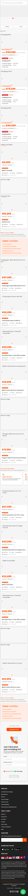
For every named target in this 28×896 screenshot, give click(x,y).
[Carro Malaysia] (6, 858)
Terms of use (10, 888)
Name (6, 756)
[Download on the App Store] (5, 849)
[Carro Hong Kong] (21, 858)
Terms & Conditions (6, 826)
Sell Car (3, 797)
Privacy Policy (17, 888)
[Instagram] (13, 891)
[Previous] (2, 42)
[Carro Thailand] (14, 858)
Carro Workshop (5, 804)
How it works (4, 824)
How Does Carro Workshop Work (8, 807)
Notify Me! (14, 776)
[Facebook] (10, 891)
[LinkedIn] (17, 891)
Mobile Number (8, 762)
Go (25, 840)
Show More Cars (14, 729)
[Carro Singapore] (2, 858)
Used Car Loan (4, 802)
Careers (3, 821)
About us (3, 814)
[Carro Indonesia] (10, 858)
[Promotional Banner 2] (14, 10)
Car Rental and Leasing (7, 791)
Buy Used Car (4, 794)
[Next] (26, 42)
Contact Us (4, 816)
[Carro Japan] (17, 858)
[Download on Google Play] (15, 849)
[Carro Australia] (25, 858)
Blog (2, 829)
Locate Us (3, 819)
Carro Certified (5, 799)
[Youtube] (15, 891)
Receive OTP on (14, 771)
